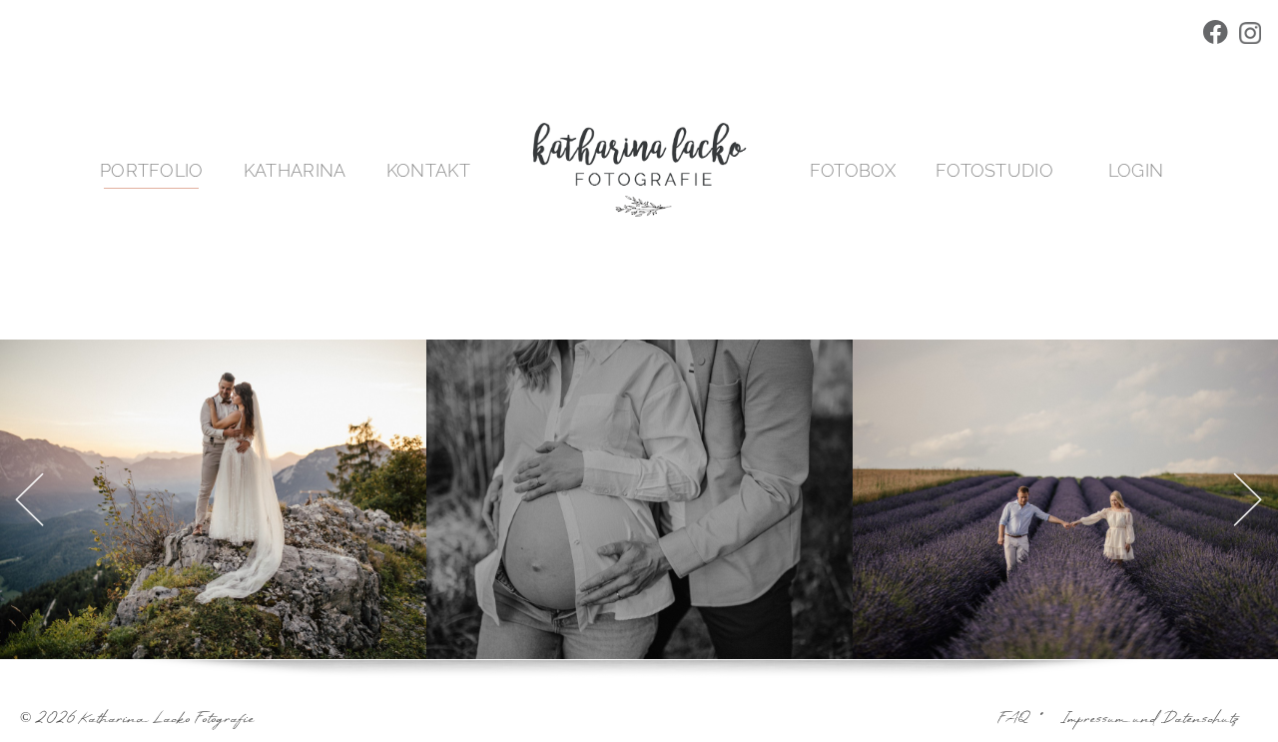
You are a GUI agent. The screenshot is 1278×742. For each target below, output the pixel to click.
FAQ (1013, 719)
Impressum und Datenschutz (1149, 719)
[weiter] (1250, 499)
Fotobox (853, 170)
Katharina (295, 170)
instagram (1252, 35)
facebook (1218, 35)
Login (1136, 170)
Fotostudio (994, 170)
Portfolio (152, 170)
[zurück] (27, 499)
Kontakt (428, 170)
